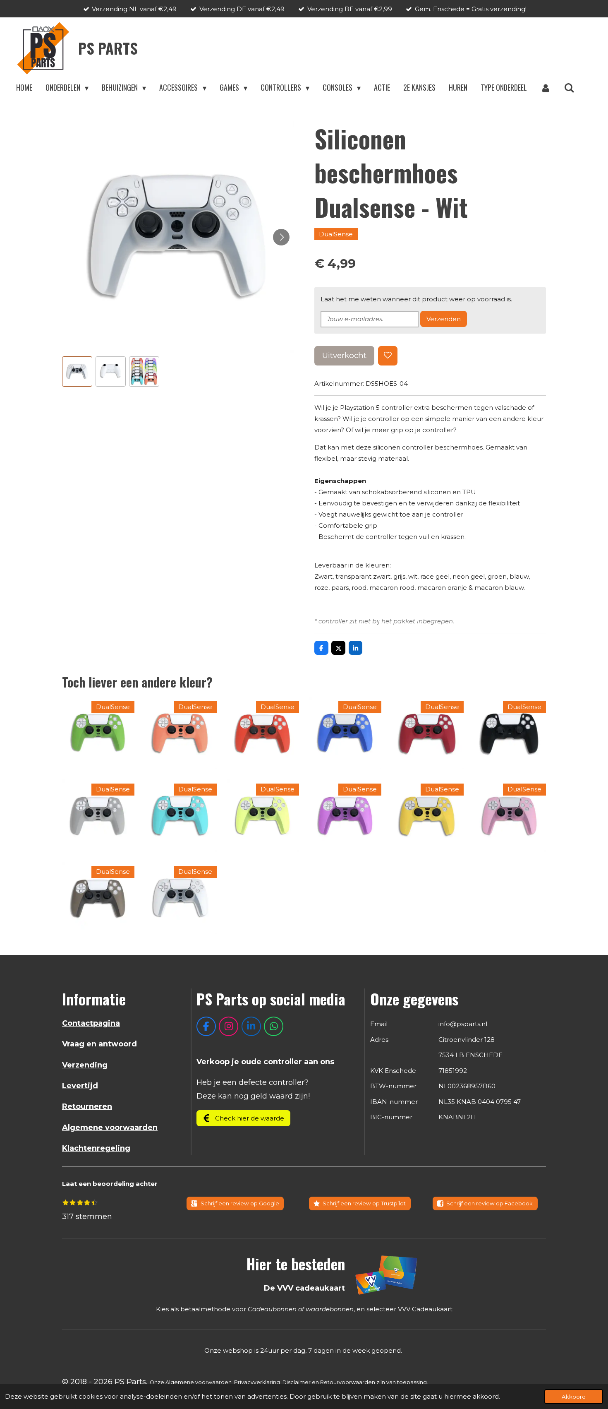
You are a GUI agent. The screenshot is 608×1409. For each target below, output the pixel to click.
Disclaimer (296, 1382)
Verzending (85, 1065)
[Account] (545, 87)
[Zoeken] (569, 87)
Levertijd (80, 1085)
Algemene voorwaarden (110, 1127)
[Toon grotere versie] (387, 1274)
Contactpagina (91, 1023)
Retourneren (87, 1106)
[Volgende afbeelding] (281, 237)
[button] (77, 371)
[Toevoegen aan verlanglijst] (387, 355)
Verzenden (443, 319)
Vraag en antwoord (99, 1043)
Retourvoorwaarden (347, 1382)
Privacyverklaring (257, 1382)
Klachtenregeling (96, 1148)
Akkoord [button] (574, 1396)
